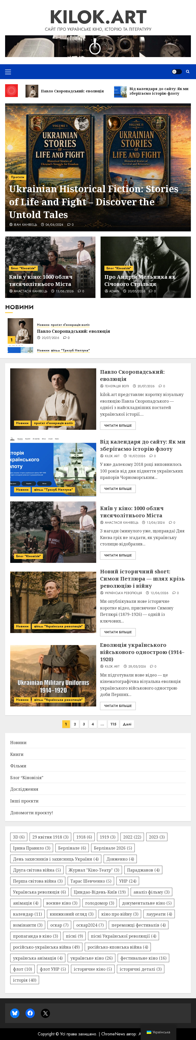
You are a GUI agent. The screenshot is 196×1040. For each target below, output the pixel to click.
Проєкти (17, 177)
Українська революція (123, 593)
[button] (8, 71)
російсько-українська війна (46, 947)
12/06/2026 (160, 593)
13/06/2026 (65, 292)
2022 (132, 837)
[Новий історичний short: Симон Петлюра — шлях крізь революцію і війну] (53, 602)
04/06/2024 (55, 225)
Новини (43, 325)
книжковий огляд (71, 914)
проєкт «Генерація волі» (70, 325)
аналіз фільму (151, 892)
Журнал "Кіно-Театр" (94, 870)
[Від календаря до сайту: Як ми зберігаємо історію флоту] (53, 465)
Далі (127, 724)
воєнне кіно (61, 903)
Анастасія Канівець (30, 292)
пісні (74, 936)
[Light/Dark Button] (177, 71)
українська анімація (38, 958)
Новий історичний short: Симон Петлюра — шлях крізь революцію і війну (142, 578)
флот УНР (53, 969)
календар (27, 914)
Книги (16, 754)
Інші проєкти (24, 801)
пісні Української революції (123, 936)
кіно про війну (119, 914)
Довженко (120, 859)
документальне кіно (147, 903)
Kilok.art (98, 17)
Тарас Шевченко (90, 881)
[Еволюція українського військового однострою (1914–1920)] (53, 675)
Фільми (18, 766)
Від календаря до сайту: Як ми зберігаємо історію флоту (143, 445)
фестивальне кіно (143, 958)
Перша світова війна (38, 881)
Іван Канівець (25, 225)
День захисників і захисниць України (56, 859)
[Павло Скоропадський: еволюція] (20, 331)
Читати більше (118, 425)
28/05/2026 (137, 667)
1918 (84, 837)
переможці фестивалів (139, 925)
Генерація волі (117, 386)
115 (113, 724)
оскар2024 (90, 925)
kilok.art (112, 456)
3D (18, 837)
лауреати (159, 914)
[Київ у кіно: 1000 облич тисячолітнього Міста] (53, 532)
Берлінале (72, 848)
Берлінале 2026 (113, 848)
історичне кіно (93, 969)
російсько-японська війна (118, 947)
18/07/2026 (137, 456)
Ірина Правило (31, 848)
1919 (107, 837)
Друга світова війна (37, 870)
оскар (59, 925)
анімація (25, 903)
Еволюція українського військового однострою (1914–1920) (142, 652)
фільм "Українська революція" (58, 626)
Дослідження (24, 789)
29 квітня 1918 (50, 837)
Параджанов (143, 870)
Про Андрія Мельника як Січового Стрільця (140, 280)
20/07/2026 (50, 338)
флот (22, 969)
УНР (127, 881)
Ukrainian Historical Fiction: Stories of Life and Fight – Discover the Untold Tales (93, 202)
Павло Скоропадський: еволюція (73, 331)
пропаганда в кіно (35, 936)
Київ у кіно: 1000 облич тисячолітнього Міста (40, 280)
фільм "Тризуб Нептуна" (70, 350)
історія (24, 980)
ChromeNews (113, 1034)
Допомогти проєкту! (31, 813)
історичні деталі (141, 969)
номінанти (27, 925)
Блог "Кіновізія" (23, 268)
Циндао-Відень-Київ (100, 892)
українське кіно (91, 958)
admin (114, 292)
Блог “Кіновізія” (26, 777)
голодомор (99, 903)
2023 (157, 837)
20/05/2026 (136, 292)
